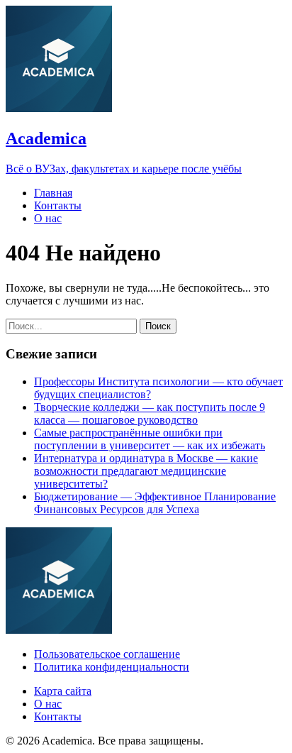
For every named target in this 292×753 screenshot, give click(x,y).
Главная (53, 193)
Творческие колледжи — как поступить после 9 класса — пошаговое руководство (149, 413)
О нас (48, 218)
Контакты (58, 205)
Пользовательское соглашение (107, 654)
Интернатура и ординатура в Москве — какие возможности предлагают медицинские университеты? (146, 471)
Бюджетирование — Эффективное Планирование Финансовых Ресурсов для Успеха (155, 502)
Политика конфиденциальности (111, 667)
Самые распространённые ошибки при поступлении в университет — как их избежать (149, 439)
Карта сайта (62, 691)
